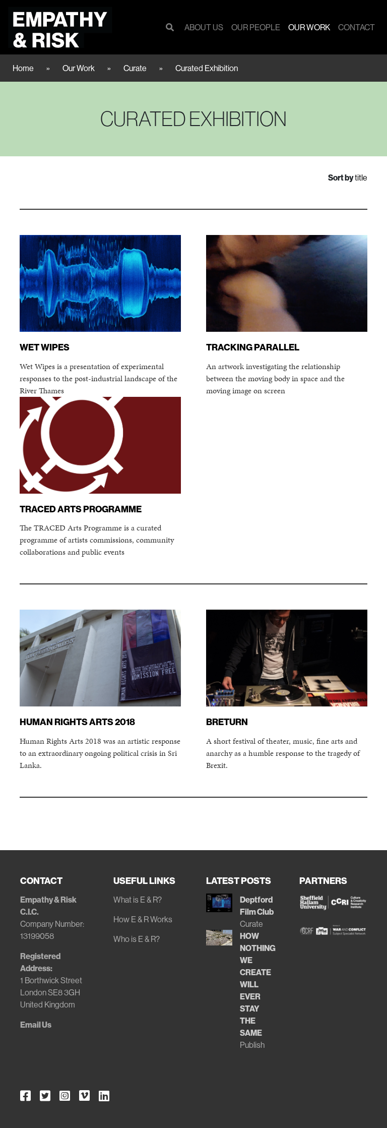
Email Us (35, 1025)
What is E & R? (137, 900)
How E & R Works (142, 919)
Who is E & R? (136, 939)
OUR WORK (309, 27)
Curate (135, 68)
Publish (252, 1045)
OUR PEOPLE (255, 27)
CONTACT (356, 27)
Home (23, 68)
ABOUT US (203, 27)
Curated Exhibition (206, 68)
